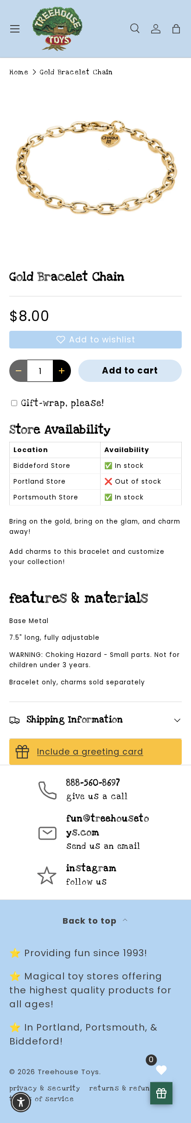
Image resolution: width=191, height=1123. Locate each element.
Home (19, 72)
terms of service (41, 1099)
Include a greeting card (90, 751)
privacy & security (44, 1088)
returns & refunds (124, 1088)
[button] (95, 339)
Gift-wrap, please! (62, 403)
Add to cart (130, 370)
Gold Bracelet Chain (76, 72)
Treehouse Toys (68, 1072)
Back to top (91, 920)
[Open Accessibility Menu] (21, 1102)
